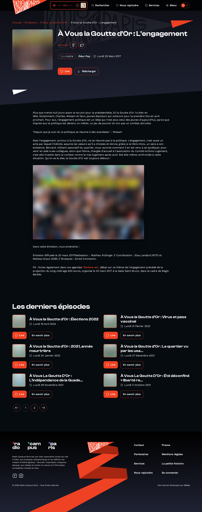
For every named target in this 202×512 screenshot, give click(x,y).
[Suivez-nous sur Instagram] (21, 476)
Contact (139, 445)
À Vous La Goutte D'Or (54, 22)
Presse (166, 445)
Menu (173, 5)
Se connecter (170, 472)
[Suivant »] (43, 407)
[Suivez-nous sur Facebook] (14, 476)
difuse (187, 485)
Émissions (31, 22)
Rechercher (102, 5)
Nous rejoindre (129, 5)
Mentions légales (172, 454)
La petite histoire (173, 463)
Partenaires (141, 454)
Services (154, 5)
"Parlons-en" (91, 267)
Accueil (16, 22)
